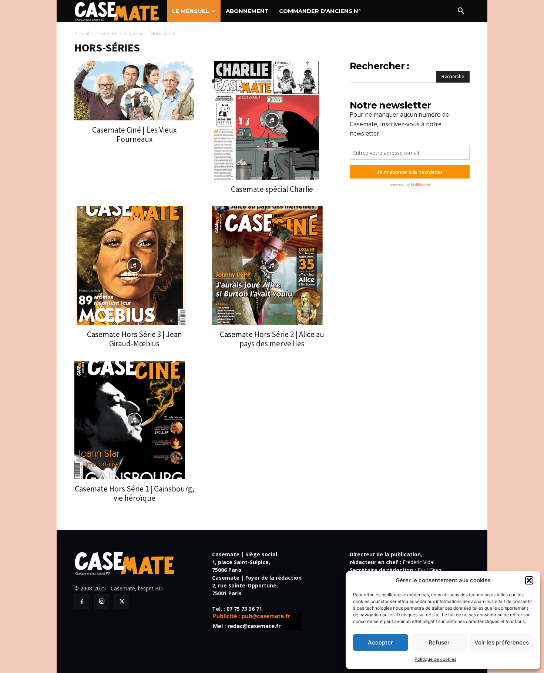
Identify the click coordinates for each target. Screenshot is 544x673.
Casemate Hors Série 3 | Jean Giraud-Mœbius (134, 339)
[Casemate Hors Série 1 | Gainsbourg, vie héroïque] (134, 420)
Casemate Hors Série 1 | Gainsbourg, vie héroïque (134, 493)
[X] (121, 601)
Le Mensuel (190, 10)
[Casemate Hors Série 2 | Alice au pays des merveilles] (272, 265)
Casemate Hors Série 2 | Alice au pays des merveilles (272, 339)
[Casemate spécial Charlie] (272, 120)
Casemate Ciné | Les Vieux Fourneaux (134, 134)
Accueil (81, 33)
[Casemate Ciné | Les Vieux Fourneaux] (134, 90)
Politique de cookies (435, 659)
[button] (529, 580)
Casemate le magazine (120, 33)
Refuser (439, 642)
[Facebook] (81, 601)
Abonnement (247, 10)
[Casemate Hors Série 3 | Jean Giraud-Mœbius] (134, 265)
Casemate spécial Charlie (272, 189)
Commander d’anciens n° (319, 10)
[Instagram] (101, 601)
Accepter (380, 642)
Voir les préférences (501, 642)
